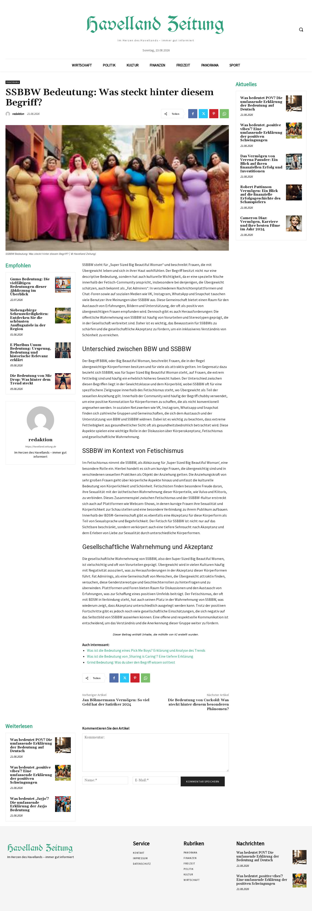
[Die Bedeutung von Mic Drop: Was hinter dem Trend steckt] (63, 381)
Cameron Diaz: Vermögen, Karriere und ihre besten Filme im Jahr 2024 (260, 224)
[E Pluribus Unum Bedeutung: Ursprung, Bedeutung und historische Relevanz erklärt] (63, 350)
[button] (301, 29)
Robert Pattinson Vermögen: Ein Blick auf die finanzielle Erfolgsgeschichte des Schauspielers (260, 194)
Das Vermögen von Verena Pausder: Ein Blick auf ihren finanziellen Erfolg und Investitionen (261, 163)
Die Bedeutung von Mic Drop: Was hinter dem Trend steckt (31, 380)
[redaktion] (8, 114)
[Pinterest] (213, 113)
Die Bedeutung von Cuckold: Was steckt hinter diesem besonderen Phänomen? (198, 704)
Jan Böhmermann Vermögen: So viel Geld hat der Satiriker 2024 (115, 702)
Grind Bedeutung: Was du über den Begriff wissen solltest (131, 662)
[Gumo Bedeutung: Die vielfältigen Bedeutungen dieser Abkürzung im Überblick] (63, 284)
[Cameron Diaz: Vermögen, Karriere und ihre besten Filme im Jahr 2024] (294, 223)
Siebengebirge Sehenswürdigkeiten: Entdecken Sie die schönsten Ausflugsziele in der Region (29, 319)
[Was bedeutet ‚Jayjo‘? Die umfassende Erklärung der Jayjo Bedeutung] (63, 804)
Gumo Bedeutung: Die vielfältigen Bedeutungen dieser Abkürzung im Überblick (30, 287)
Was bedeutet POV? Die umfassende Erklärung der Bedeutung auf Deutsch (31, 745)
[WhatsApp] (224, 113)
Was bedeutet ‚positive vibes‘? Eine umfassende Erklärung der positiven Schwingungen (31, 775)
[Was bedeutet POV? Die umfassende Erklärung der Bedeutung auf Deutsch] (63, 745)
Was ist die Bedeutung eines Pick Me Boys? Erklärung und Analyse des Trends (146, 650)
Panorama (12, 82)
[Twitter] (203, 113)
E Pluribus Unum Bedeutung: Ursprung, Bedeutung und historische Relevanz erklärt (30, 352)
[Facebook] (192, 113)
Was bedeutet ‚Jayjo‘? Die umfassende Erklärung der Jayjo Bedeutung (29, 804)
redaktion (18, 114)
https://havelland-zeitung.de (40, 446)
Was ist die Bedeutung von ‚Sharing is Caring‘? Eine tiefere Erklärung (140, 656)
